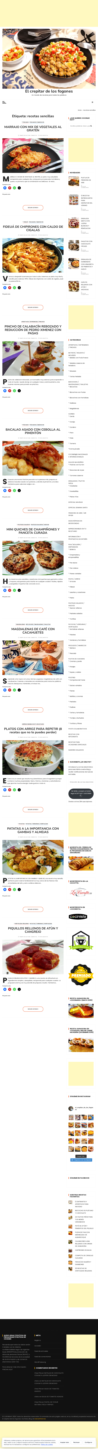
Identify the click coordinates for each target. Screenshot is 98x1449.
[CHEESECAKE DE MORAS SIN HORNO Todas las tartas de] (77, 1117)
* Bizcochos (72, 387)
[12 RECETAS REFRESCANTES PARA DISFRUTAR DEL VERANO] (71, 1117)
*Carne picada (74, 449)
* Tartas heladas (74, 376)
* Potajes (71, 667)
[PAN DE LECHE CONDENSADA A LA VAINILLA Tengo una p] (91, 1125)
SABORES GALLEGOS (76, 750)
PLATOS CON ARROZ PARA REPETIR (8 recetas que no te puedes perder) (33, 730)
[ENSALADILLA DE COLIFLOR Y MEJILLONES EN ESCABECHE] (91, 1117)
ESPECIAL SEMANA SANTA (77, 507)
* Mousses (72, 371)
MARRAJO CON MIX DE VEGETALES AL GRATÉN (33, 128)
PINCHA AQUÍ (7, 1369)
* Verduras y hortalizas (77, 640)
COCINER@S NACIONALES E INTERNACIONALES (78, 455)
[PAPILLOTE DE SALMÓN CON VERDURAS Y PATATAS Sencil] (84, 1125)
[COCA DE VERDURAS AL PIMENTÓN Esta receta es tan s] (91, 1141)
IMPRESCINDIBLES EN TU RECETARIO (33, 724)
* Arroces (72, 581)
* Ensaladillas (73, 491)
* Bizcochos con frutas (77, 392)
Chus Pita (45, 135)
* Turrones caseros (75, 475)
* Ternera (72, 443)
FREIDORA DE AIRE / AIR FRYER (77, 514)
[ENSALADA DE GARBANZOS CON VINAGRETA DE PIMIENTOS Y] (84, 1117)
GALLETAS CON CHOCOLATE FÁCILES (86, 243)
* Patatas (21, 824)
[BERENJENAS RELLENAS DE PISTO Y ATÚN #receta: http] (77, 1125)
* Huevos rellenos (75, 608)
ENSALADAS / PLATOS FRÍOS (76, 482)
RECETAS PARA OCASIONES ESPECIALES (77, 743)
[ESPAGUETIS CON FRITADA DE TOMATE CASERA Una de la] (77, 1141)
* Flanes (71, 691)
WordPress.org (40, 1362)
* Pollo (70, 438)
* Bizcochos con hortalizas (78, 398)
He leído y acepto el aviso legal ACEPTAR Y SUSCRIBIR (81, 792)
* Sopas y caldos (74, 672)
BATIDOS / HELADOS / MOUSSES (76, 354)
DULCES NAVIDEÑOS (75, 462)
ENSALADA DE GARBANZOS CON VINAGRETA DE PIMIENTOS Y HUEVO (87, 264)
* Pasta (71, 598)
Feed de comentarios (42, 1357)
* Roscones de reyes (76, 470)
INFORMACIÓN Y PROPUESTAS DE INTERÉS (77, 538)
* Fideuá (25, 222)
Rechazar (76, 1442)
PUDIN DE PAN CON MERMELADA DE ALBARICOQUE (82, 1234)
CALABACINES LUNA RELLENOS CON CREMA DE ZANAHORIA (83, 1243)
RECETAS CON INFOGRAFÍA (73, 735)
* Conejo (71, 422)
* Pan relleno (73, 568)
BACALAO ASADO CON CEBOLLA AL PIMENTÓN (33, 431)
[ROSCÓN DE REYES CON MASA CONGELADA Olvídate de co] (91, 1149)
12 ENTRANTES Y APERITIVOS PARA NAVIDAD (81, 1204)
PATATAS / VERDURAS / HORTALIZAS (37, 824)
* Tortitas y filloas (75, 723)
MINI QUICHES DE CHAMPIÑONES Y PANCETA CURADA (33, 531)
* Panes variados (74, 574)
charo (36, 1381)
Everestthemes (40, 1419)
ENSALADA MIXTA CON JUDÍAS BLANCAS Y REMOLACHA (85, 223)
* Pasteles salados (23, 524)
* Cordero (72, 427)
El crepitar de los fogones (49, 91)
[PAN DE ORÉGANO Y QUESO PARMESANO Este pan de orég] (84, 1141)
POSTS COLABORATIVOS (77, 729)
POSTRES (71, 677)
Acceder (37, 1346)
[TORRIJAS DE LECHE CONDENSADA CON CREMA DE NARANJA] (77, 1133)
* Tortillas (72, 619)
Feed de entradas (41, 1351)
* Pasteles (72, 702)
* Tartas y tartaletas (76, 713)
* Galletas (72, 403)
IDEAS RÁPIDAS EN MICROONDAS (75, 522)
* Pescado (25, 122)
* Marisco (72, 648)
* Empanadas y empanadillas (74, 556)
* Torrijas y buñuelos (76, 718)
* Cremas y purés (75, 661)
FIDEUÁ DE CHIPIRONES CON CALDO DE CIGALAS (33, 228)
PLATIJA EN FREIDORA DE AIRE (86, 180)
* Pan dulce (72, 563)
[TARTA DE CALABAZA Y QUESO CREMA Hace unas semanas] (91, 1133)
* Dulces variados (75, 685)
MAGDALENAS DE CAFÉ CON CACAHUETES (33, 631)
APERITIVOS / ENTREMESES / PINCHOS (33, 321)
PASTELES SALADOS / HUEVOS (40, 524)
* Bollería (72, 549)
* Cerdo (71, 416)
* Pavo (70, 433)
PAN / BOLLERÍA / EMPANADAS (74, 545)
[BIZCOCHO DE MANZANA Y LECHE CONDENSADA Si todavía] (71, 1125)
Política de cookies (47, 1444)
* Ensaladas (72, 486)
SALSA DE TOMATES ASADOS (52, 1397)
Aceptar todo (64, 1442)
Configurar (88, 1442)
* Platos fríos (73, 497)
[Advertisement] (49, 13)
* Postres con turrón (76, 465)
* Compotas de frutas (76, 680)
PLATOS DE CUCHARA (76, 659)
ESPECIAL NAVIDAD (75, 502)
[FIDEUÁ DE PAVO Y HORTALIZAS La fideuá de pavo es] (84, 1149)
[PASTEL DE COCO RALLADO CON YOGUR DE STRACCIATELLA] (71, 1149)
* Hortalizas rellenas (21, 923)
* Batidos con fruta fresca (78, 358)
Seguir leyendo (33, 208)
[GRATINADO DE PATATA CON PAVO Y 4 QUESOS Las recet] (77, 1149)
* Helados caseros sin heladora (76, 364)
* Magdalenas (20, 624)
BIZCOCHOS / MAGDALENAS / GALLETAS (38, 624)
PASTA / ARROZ (74, 579)
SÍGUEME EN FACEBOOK (79, 1178)
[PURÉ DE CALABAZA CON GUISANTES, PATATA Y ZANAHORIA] (71, 1141)
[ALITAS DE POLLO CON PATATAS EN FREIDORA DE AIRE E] (84, 1133)
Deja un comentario (85, 187)
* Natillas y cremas (75, 696)
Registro (37, 1340)
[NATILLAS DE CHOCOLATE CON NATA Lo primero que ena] (71, 1133)
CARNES (71, 414)
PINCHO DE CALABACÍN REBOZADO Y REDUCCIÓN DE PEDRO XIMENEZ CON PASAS (33, 329)
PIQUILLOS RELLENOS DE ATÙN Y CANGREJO (33, 930)
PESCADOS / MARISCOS (37, 122)
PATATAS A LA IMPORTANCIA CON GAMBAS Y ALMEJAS (33, 830)
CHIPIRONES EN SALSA (83, 1250)
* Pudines (71, 707)
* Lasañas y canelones (76, 592)
